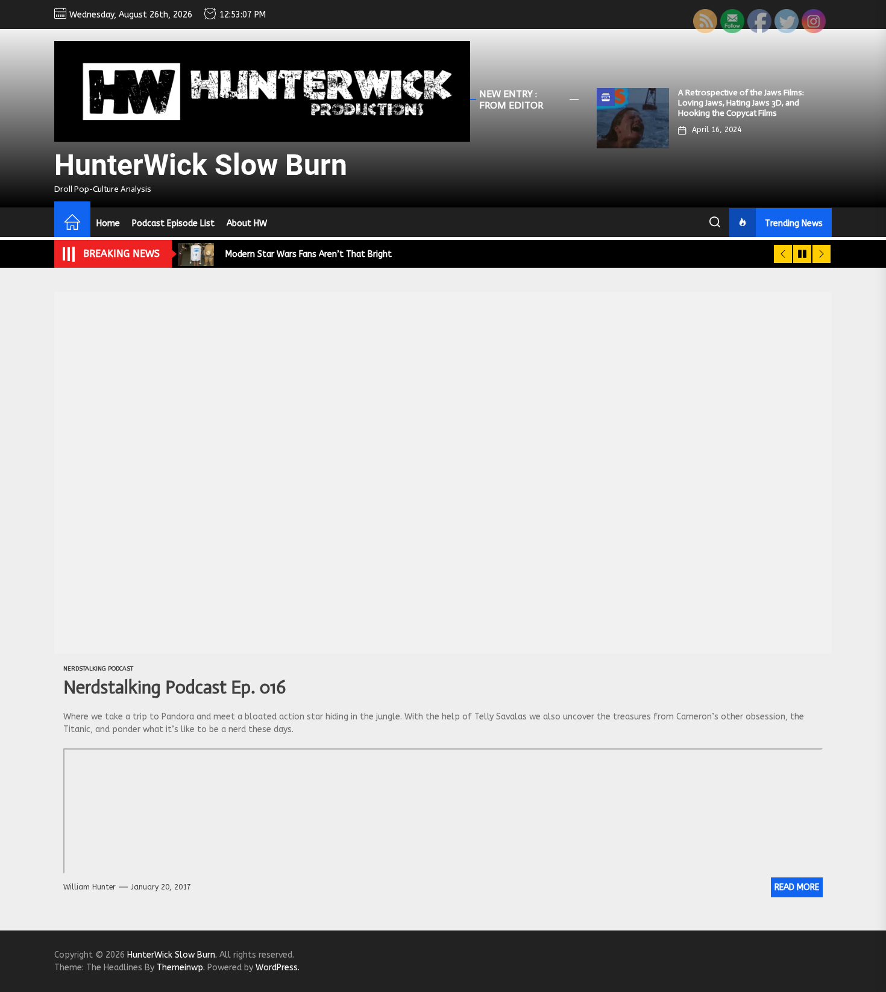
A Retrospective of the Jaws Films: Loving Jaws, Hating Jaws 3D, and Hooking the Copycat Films (741, 102)
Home (108, 223)
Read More (796, 887)
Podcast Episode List (173, 223)
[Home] (72, 223)
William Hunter (89, 887)
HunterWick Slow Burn (200, 165)
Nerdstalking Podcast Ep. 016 (174, 687)
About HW (247, 223)
